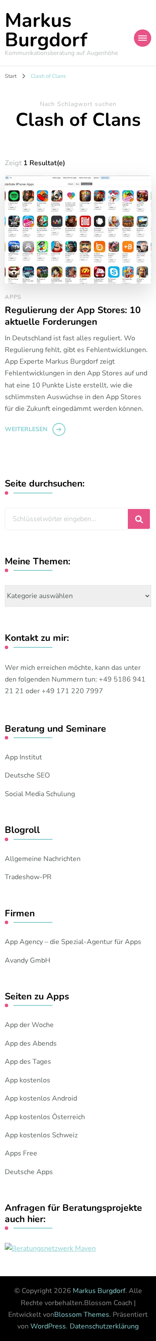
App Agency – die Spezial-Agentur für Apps (73, 942)
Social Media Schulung (40, 794)
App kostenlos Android (41, 1098)
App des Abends (31, 1043)
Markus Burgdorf (46, 30)
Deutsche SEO (27, 775)
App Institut (23, 757)
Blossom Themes (81, 1314)
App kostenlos (27, 1080)
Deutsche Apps (29, 1172)
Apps (13, 297)
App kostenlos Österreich (45, 1117)
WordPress (48, 1326)
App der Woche (29, 1025)
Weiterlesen (26, 429)
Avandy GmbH (27, 960)
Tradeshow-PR (28, 877)
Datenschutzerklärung (104, 1326)
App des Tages (28, 1061)
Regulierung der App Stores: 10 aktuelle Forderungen (73, 316)
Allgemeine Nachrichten (43, 859)
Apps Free (21, 1153)
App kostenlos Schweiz (41, 1135)
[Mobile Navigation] (142, 38)
